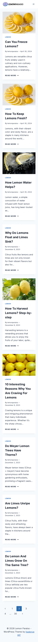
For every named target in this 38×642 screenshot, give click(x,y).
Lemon (8, 37)
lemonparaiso (12, 51)
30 (15, 613)
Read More (12, 75)
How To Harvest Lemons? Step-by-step (18, 313)
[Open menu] (33, 4)
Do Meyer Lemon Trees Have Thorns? (17, 450)
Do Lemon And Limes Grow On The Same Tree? (16, 560)
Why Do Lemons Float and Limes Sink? (16, 237)
